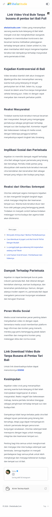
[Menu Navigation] (4, 4)
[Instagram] (29, 474)
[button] (47, 4)
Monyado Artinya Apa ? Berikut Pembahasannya (26, 235)
